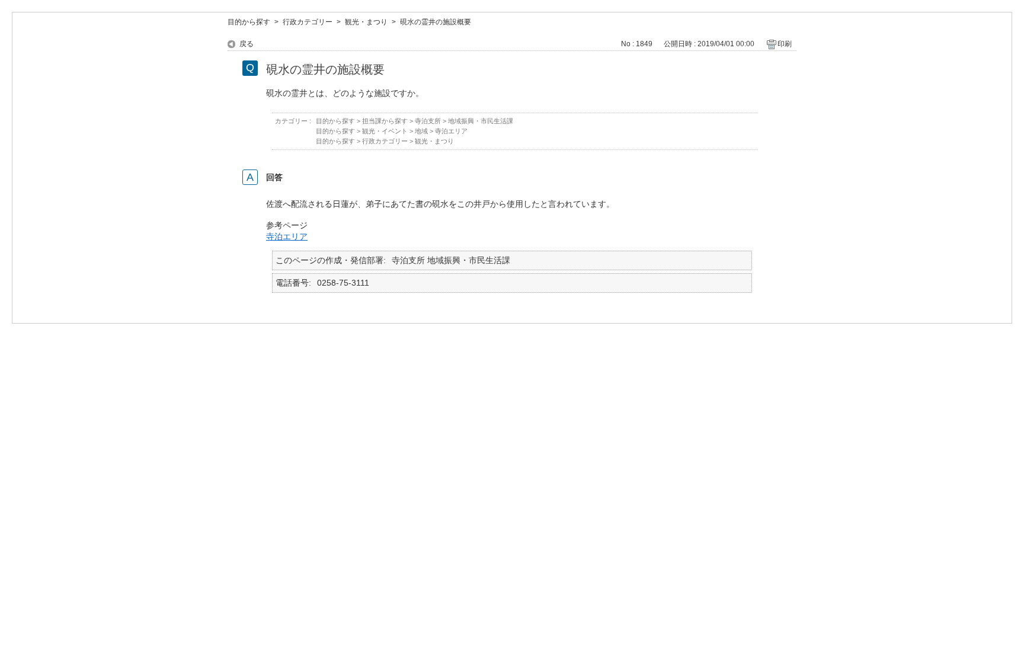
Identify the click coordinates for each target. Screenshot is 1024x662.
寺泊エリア (451, 131)
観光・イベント (385, 131)
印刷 (784, 44)
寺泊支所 (428, 120)
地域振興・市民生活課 (480, 120)
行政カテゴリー (307, 22)
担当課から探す (385, 120)
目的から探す (249, 22)
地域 (421, 131)
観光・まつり (366, 22)
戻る (246, 44)
